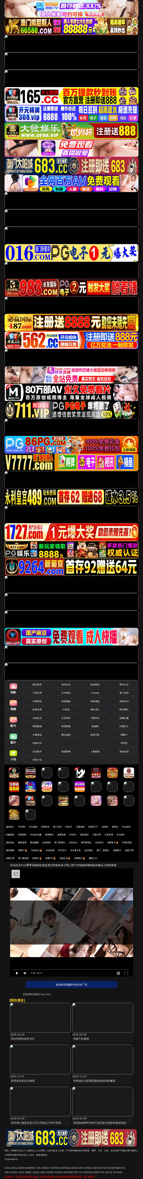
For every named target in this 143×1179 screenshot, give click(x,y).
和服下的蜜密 (81, 1038)
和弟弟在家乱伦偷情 (23, 1080)
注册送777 (93, 826)
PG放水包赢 (36, 834)
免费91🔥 (37, 858)
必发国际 (46, 842)
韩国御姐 (66, 701)
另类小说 (37, 759)
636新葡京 (127, 842)
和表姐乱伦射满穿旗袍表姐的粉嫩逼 (94, 1080)
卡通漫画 (37, 734)
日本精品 (66, 692)
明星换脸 (66, 726)
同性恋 (124, 742)
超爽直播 (61, 834)
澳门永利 (57, 826)
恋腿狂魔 (124, 718)
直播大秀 (10, 858)
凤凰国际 (22, 834)
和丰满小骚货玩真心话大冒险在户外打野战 (36, 1122)
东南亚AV (124, 701)
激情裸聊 (10, 850)
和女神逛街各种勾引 (23, 1038)
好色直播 (50, 850)
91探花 (66, 709)
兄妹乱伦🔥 (65, 858)
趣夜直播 (22, 842)
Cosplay (95, 692)
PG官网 (21, 826)
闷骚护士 (124, 726)
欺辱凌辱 (37, 709)
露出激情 (66, 734)
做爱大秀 (129, 850)
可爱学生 (95, 718)
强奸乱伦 (66, 684)
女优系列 (66, 718)
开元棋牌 (33, 826)
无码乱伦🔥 (36, 850)
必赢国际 (10, 834)
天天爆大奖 (75, 850)
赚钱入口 (93, 858)
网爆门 (124, 734)
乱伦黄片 (121, 834)
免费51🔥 (23, 850)
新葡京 (115, 826)
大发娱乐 (73, 842)
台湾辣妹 (37, 701)
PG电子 (68, 826)
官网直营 (45, 826)
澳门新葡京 (59, 842)
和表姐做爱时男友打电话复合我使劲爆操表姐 (99, 1122)
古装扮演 (37, 718)
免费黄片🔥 (79, 858)
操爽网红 (49, 834)
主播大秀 (96, 834)
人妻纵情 (95, 751)
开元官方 (62, 850)
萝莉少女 (124, 684)
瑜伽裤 (95, 726)
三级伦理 (37, 692)
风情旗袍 (37, 726)
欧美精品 (95, 684)
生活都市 (37, 751)
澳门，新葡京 (103, 850)
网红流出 (95, 709)
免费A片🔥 (50, 858)
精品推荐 (37, 684)
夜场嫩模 (34, 842)
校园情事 (66, 751)
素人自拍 (124, 692)
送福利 (105, 826)
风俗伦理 (124, 751)
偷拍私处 (10, 842)
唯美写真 (95, 734)
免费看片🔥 (112, 842)
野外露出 (124, 709)
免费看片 (117, 850)
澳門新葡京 (86, 842)
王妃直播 (108, 834)
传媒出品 (37, 742)
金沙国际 (88, 850)
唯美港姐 (95, 701)
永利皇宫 (99, 842)
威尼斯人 (10, 826)
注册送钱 (80, 826)
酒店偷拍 (84, 834)
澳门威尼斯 (23, 858)
